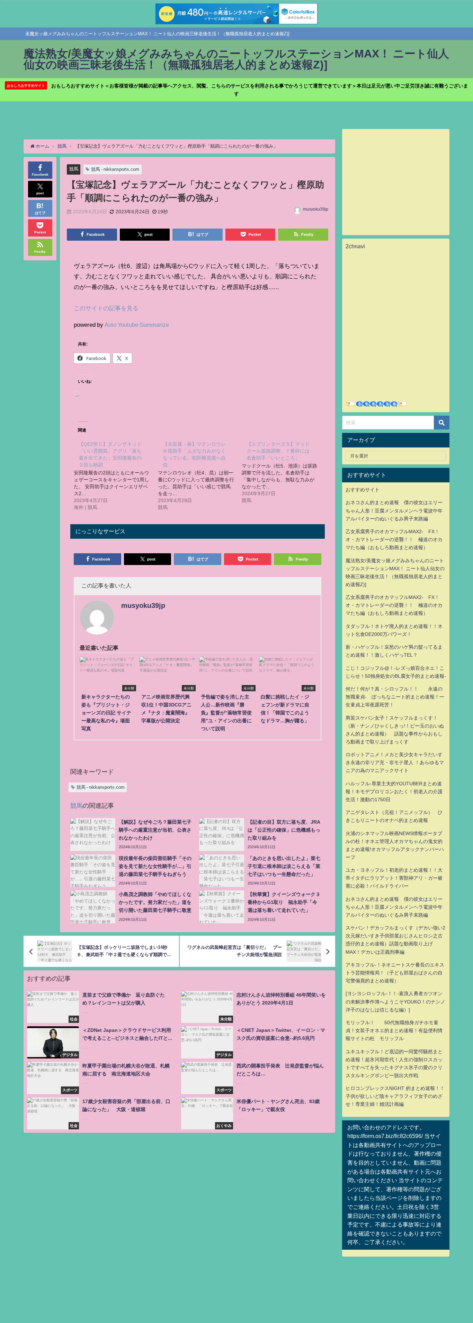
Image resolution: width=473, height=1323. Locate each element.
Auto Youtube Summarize (137, 324)
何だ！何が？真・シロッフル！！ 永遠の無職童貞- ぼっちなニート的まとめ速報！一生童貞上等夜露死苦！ (395, 696)
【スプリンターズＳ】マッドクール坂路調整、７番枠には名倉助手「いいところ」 (278, 451)
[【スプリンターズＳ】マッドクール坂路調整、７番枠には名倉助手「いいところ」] (283, 472)
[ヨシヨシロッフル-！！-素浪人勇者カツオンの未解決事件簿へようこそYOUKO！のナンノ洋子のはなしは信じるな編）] (395, 1001)
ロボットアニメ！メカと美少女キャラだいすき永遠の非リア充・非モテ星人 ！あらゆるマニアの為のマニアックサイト (395, 762)
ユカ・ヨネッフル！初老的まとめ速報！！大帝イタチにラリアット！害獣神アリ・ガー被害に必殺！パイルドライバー (394, 878)
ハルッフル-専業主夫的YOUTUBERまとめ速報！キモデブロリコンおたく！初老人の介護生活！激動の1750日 (394, 791)
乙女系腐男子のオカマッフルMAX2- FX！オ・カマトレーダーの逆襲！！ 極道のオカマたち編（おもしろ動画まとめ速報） (394, 539)
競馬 (73, 169)
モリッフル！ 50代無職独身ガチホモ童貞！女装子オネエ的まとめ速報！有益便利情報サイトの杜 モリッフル (394, 1030)
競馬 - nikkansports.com (115, 169)
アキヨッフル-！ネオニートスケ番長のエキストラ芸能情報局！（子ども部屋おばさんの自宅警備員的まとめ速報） (395, 972)
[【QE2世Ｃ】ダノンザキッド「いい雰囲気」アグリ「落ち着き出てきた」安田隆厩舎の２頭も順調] (116, 475)
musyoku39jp (315, 209)
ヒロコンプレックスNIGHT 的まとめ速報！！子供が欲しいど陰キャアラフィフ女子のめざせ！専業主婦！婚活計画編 (395, 1096)
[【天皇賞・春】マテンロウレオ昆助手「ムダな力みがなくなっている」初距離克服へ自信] (200, 475)
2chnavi (355, 246)
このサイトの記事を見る (106, 308)
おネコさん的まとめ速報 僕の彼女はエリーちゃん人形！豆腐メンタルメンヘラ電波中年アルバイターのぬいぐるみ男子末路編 (394, 510)
